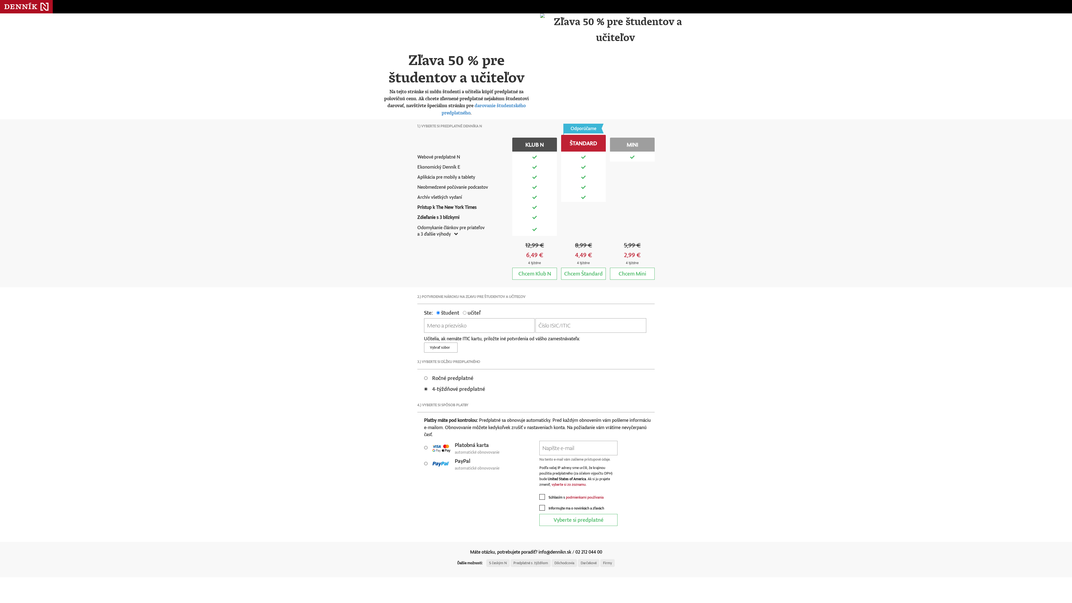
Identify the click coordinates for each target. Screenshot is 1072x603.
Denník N (26, 6)
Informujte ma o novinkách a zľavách (576, 508)
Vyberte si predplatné (579, 519)
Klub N (534, 273)
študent (449, 312)
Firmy (607, 563)
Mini (632, 273)
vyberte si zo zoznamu (569, 484)
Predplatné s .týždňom (530, 563)
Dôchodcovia (564, 563)
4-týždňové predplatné (458, 388)
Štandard (583, 273)
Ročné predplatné (452, 377)
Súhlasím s (576, 497)
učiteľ (473, 312)
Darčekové (589, 563)
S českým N (498, 563)
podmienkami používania (585, 497)
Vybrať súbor (441, 347)
